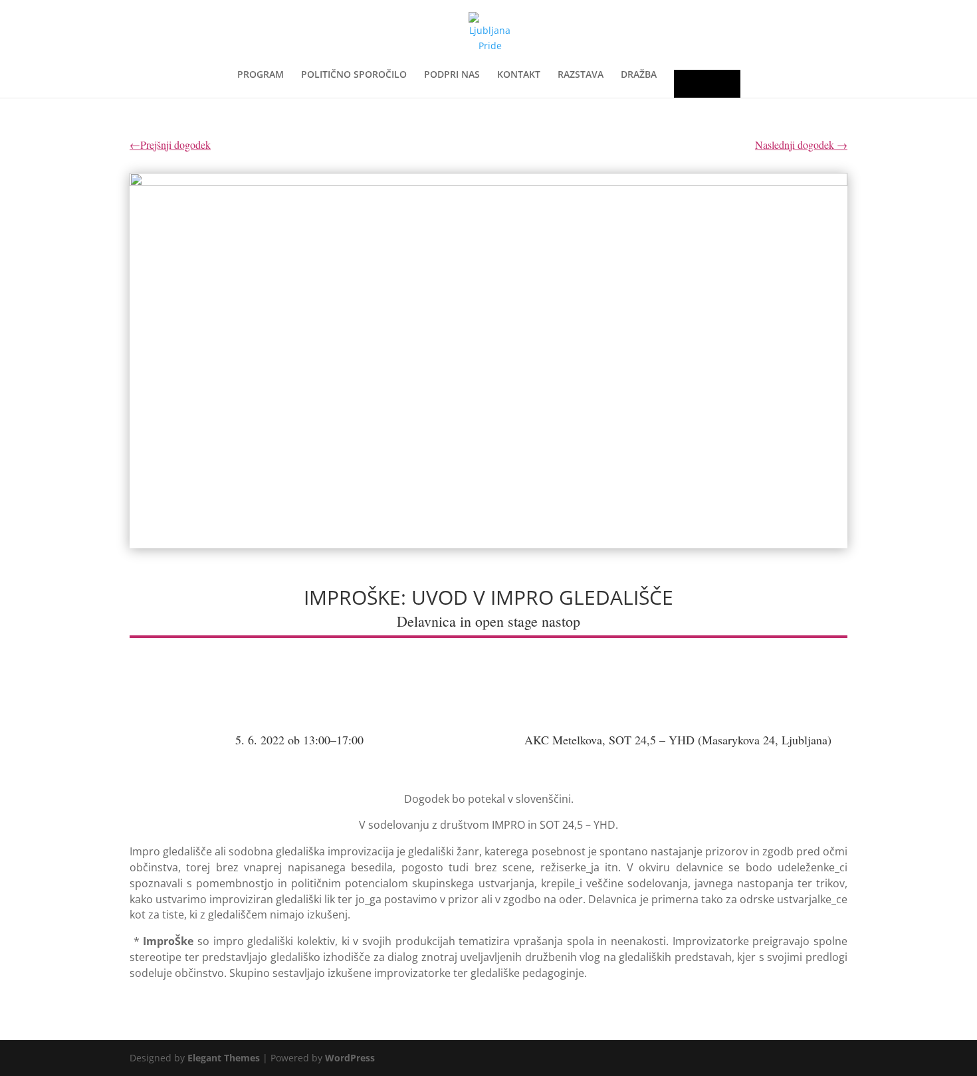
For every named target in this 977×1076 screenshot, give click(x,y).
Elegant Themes (223, 1057)
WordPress (350, 1057)
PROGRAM (260, 75)
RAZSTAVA (580, 75)
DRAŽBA (639, 75)
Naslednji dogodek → (801, 145)
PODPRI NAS (452, 75)
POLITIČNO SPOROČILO (354, 75)
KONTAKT (518, 75)
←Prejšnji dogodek (170, 145)
